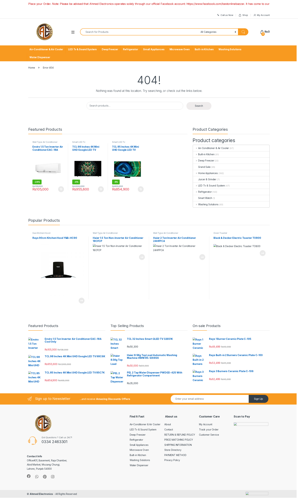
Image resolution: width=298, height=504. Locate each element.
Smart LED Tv (78, 142)
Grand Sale (204, 166)
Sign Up (258, 398)
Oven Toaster (220, 233)
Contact (168, 429)
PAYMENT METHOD (175, 455)
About (167, 424)
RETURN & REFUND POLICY (179, 434)
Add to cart (61, 189)
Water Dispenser (39, 57)
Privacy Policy (172, 460)
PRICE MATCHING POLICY (178, 439)
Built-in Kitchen (204, 49)
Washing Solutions (229, 49)
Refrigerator (130, 49)
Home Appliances (208, 173)
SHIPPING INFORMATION (178, 444)
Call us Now (227, 15)
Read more (82, 301)
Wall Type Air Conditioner (44, 142)
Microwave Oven (180, 49)
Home (31, 67)
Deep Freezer (110, 49)
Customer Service (209, 434)
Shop (245, 15)
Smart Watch (205, 197)
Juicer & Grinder (207, 179)
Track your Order (208, 429)
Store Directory (172, 449)
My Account (263, 15)
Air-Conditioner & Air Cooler (46, 49)
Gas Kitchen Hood (41, 233)
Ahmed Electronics (41, 493)
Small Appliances (154, 49)
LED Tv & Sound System (82, 49)
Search (199, 105)
